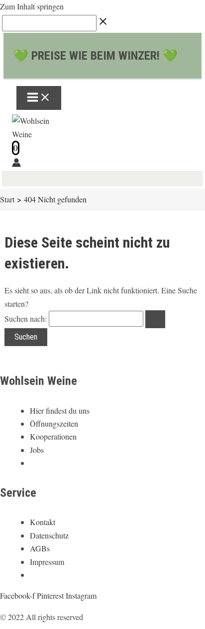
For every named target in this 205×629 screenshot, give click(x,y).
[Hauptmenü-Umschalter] (38, 98)
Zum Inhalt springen (32, 6)
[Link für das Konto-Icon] (16, 164)
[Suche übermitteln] (155, 319)
